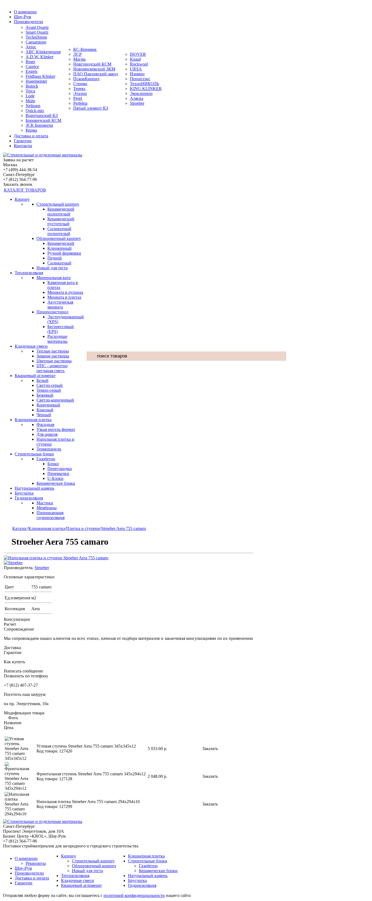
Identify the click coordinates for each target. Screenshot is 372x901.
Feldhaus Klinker (40, 76)
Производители (28, 21)
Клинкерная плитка (33, 419)
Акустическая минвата (60, 304)
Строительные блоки (34, 454)
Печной (54, 258)
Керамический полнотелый (60, 211)
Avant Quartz (37, 27)
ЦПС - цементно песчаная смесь (52, 368)
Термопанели (48, 449)
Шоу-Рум (22, 16)
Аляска (136, 98)
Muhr (30, 100)
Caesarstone (36, 42)
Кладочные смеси (31, 346)
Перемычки (58, 473)
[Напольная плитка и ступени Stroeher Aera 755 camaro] (56, 558)
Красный (44, 410)
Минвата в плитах (64, 297)
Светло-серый (49, 385)
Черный (43, 414)
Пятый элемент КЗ (90, 108)
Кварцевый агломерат (35, 375)
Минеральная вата (53, 277)
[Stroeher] (13, 562)
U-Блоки (55, 478)
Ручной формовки (64, 253)
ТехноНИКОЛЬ (144, 83)
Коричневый (48, 405)
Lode (30, 96)
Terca (30, 91)
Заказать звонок (17, 184)
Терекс (79, 88)
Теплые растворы (52, 351)
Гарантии (23, 140)
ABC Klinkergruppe (43, 52)
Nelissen (33, 105)
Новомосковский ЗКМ (94, 69)
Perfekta (80, 103)
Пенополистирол (52, 312)
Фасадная (45, 424)
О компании (25, 12)
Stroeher (137, 103)
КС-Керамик (85, 49)
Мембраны (46, 507)
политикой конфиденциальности (134, 895)
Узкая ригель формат (55, 429)
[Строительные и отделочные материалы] (42, 155)
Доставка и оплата (31, 136)
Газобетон (45, 458)
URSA (136, 69)
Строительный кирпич (57, 204)
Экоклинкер (141, 93)
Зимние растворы (52, 356)
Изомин (137, 74)
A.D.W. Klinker (39, 56)
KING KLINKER (146, 88)
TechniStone (36, 37)
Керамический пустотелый (60, 221)
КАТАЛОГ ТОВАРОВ (25, 190)
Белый (42, 380)
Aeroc (31, 47)
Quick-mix (35, 110)
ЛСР (77, 54)
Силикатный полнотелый (59, 231)
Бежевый (44, 395)
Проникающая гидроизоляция (50, 515)
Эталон (80, 93)
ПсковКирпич (86, 78)
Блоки (53, 463)
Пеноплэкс (140, 78)
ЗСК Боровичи (39, 125)
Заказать (210, 748)
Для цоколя (46, 434)
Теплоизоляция (29, 272)
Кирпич (22, 199)
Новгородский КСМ (92, 64)
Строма (80, 83)
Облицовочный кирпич (58, 238)
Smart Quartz (37, 32)
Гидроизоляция (29, 498)
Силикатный (59, 263)
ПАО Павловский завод (95, 74)
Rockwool (139, 64)
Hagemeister (36, 81)
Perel (77, 98)
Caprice (32, 66)
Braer (30, 61)
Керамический (60, 243)
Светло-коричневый (55, 400)
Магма (79, 59)
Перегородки (59, 468)
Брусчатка (24, 493)
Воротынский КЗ (42, 115)
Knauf (135, 59)
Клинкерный (59, 248)
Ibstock (32, 86)
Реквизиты (36, 863)
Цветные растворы (54, 361)
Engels (31, 71)
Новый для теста (52, 268)
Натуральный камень (34, 488)
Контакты (23, 145)
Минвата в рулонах (65, 292)
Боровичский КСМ (43, 120)
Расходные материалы (57, 339)
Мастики (44, 503)
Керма (31, 130)
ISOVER (138, 54)
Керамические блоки (55, 483)
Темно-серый (48, 390)
